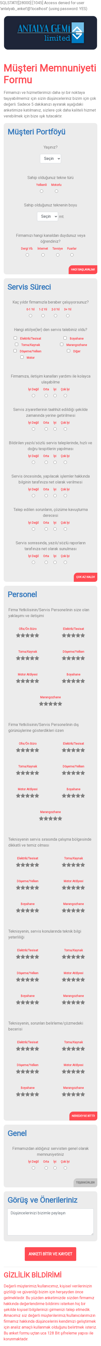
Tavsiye (57, 248)
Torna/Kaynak (27, 651)
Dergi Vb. (27, 248)
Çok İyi (65, 389)
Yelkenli (41, 185)
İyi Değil (33, 389)
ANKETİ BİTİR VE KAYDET (50, 1254)
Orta (46, 389)
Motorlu (56, 185)
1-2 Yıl (43, 309)
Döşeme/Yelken (73, 651)
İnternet (43, 248)
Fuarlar (71, 248)
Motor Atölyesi (28, 674)
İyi (54, 389)
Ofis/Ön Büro (28, 629)
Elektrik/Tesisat (73, 629)
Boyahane (73, 674)
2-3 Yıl (55, 309)
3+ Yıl (67, 309)
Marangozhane (50, 697)
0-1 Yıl (30, 309)
